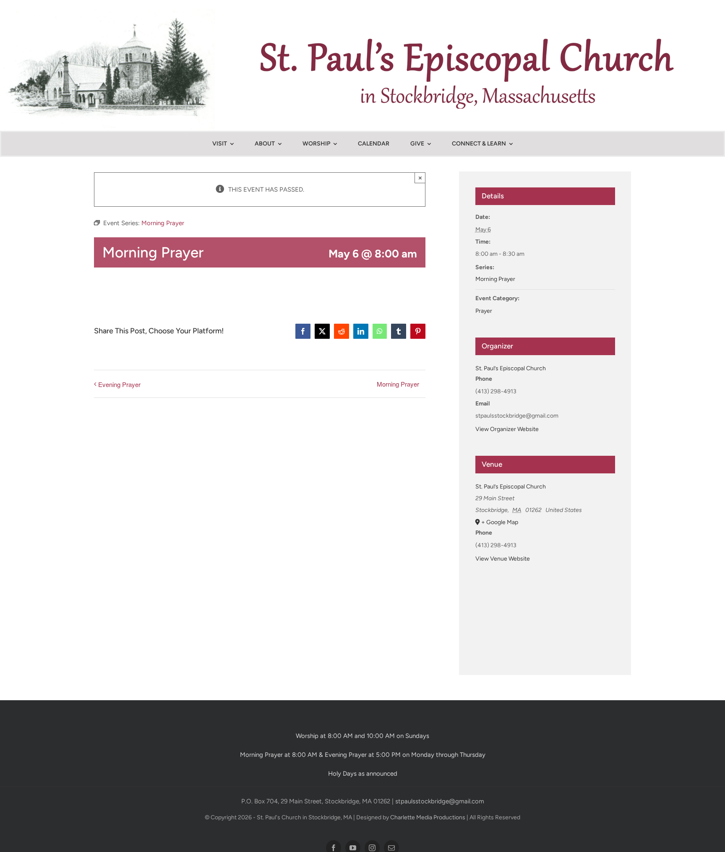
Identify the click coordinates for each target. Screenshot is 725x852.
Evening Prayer (119, 384)
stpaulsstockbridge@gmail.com (439, 801)
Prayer (483, 310)
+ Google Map (499, 522)
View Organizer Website (507, 429)
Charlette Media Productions (427, 817)
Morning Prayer (398, 383)
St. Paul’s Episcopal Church (510, 368)
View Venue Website (502, 558)
